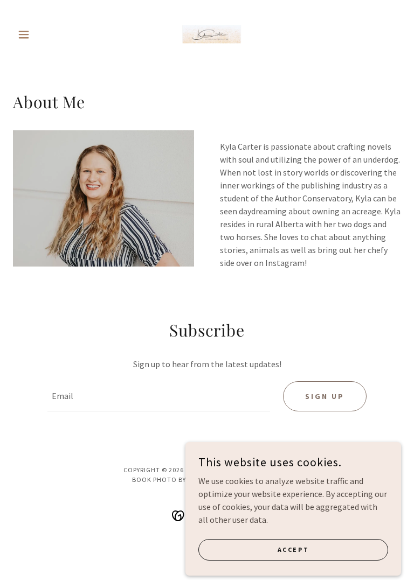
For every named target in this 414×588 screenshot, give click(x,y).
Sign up (324, 396)
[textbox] (158, 396)
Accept (293, 549)
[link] (207, 34)
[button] (42, 34)
